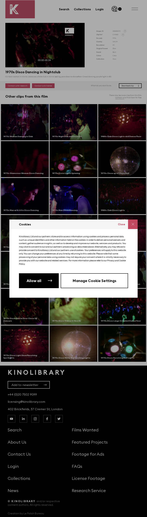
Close (121, 224)
